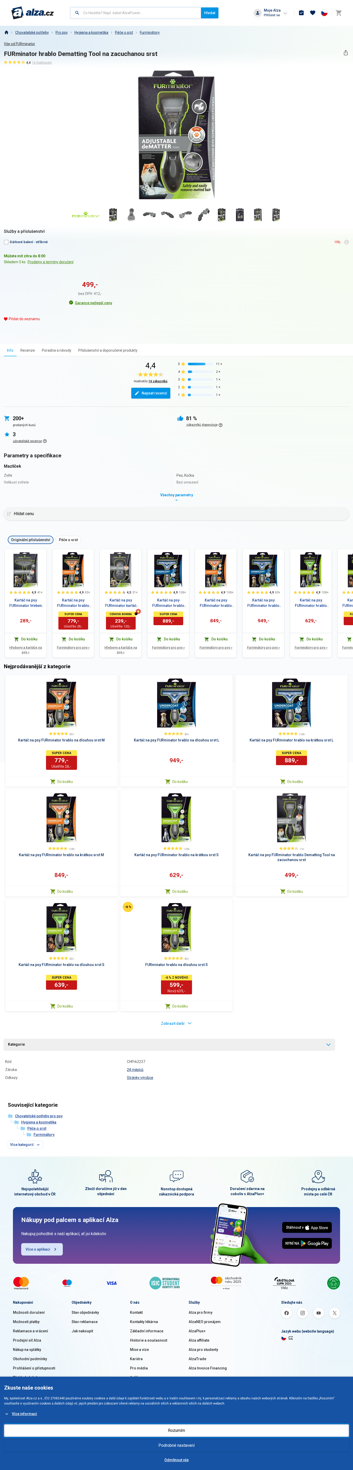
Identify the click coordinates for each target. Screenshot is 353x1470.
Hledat (209, 13)
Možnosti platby (26, 1322)
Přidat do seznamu (24, 319)
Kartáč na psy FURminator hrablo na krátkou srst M (216, 603)
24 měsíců (135, 1070)
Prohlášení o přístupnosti (34, 1368)
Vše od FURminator (19, 44)
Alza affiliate (199, 1340)
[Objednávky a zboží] (301, 13)
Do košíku (65, 782)
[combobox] (136, 12)
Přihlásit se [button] (272, 15)
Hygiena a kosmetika (91, 32)
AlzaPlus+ (197, 1331)
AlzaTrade (197, 1359)
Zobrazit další (173, 1023)
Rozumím (176, 1430)
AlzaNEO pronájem (205, 1322)
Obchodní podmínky (30, 1359)
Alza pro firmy (200, 1312)
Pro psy (62, 32)
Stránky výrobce (140, 1078)
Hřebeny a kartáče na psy (25, 650)
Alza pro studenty (203, 1350)
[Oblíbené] (313, 13)
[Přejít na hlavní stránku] (32, 12)
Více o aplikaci (38, 1249)
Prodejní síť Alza (27, 1340)
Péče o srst (124, 32)
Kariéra (136, 1359)
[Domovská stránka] (6, 32)
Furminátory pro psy (73, 647)
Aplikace (137, 1377)
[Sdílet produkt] (345, 52)
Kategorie (16, 1044)
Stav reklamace (85, 1322)
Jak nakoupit (82, 1331)
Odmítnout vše (176, 1460)
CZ (290, 1338)
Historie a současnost (148, 1340)
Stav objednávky (85, 1312)
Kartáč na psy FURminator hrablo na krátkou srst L (168, 603)
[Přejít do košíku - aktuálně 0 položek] (338, 13)
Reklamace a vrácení (30, 1331)
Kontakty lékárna (144, 1322)
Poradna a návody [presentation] (56, 350)
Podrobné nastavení (176, 1445)
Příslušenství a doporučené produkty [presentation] (107, 350)
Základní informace (146, 1331)
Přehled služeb (25, 1377)
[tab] (10, 350)
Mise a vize (139, 1350)
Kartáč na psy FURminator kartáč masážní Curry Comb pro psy (120, 603)
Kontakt (136, 1312)
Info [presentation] (10, 350)
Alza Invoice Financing (208, 1368)
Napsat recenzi (154, 393)
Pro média (139, 1368)
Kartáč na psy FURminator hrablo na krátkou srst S (311, 603)
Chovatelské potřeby (32, 32)
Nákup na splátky (27, 1350)
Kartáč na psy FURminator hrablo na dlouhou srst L (263, 603)
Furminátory (150, 32)
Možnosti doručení (29, 1312)
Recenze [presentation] (27, 350)
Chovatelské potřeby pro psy (39, 1116)
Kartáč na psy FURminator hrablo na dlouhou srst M (73, 603)
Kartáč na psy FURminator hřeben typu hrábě (25, 603)
